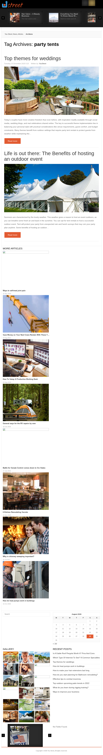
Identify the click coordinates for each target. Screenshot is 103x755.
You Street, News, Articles (14, 34)
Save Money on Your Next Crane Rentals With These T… (26, 335)
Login (85, 3)
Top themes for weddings (32, 58)
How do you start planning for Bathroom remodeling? (75, 675)
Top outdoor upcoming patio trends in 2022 (71, 683)
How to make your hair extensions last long (71, 670)
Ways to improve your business (66, 692)
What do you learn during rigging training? (71, 687)
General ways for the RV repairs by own (19, 423)
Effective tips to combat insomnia (67, 679)
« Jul (55, 644)
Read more (12, 141)
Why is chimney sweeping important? (18, 556)
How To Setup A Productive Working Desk (20, 379)
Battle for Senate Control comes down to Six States (24, 468)
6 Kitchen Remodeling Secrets (15, 512)
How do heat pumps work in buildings (19, 601)
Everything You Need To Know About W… (69, 15)
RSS (92, 3)
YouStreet (42, 64)
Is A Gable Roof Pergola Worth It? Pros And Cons (74, 653)
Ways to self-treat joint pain (14, 291)
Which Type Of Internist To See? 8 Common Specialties (76, 658)
